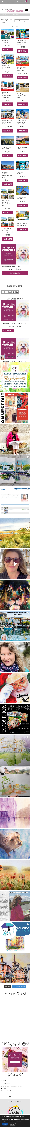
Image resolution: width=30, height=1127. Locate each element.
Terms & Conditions (18, 1101)
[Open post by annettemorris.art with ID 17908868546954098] (15, 750)
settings (18, 1121)
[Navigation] (27, 9)
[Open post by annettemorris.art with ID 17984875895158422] (15, 968)
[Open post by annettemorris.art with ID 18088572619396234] (15, 813)
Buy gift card (15, 273)
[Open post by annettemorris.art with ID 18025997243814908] (15, 439)
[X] (6, 292)
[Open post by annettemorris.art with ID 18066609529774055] (15, 657)
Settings (12, 1124)
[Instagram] (10, 292)
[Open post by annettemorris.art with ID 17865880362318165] (15, 595)
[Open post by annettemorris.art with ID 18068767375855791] (15, 564)
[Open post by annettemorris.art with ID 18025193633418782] (15, 533)
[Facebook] (3, 292)
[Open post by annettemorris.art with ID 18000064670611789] (15, 781)
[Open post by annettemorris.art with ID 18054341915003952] (15, 626)
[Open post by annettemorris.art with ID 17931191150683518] (15, 875)
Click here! (22, 230)
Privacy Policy (10, 1101)
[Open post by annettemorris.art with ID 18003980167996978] (15, 937)
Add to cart (7, 49)
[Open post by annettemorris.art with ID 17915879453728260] (15, 906)
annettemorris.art (14, 363)
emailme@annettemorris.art (9, 1091)
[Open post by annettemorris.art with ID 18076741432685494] (15, 501)
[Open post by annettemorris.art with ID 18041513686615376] (15, 844)
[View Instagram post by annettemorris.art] (28, 390)
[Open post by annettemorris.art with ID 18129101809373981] (15, 470)
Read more (22, 51)
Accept (4, 1124)
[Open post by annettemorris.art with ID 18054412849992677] (15, 688)
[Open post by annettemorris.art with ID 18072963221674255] (15, 408)
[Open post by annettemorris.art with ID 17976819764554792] (15, 719)
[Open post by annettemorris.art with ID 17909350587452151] (15, 377)
